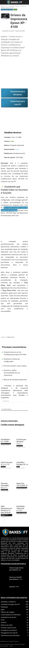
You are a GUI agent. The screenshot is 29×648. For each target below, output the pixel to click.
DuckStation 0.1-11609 (5, 440)
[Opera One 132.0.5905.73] (21, 476)
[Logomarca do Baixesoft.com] (14, 2)
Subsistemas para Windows (4, 515)
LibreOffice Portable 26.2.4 (22, 463)
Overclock (3, 466)
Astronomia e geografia (21, 512)
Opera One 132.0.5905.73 (22, 484)
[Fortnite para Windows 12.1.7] (21, 432)
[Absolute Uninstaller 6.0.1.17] (6, 476)
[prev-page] (2, 521)
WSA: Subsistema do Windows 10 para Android (6, 509)
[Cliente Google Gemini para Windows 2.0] (4, 570)
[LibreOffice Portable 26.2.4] (21, 455)
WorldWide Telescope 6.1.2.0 (20, 508)
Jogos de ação (19, 445)
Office (18, 466)
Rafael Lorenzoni (10, 337)
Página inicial (4, 6)
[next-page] (4, 521)
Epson (17, 149)
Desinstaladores (4, 489)
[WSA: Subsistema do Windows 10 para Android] (6, 499)
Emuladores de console (5, 443)
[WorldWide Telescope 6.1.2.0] (21, 499)
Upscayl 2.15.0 (14, 586)
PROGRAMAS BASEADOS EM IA (13, 564)
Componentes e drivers (13, 6)
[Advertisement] (14, 72)
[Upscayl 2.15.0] (4, 589)
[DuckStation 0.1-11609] (6, 432)
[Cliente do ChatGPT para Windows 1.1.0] (4, 579)
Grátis (15, 9)
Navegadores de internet (22, 487)
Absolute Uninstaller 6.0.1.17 (5, 485)
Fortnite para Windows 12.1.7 (21, 441)
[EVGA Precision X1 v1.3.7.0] (6, 455)
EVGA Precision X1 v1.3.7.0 (6, 463)
